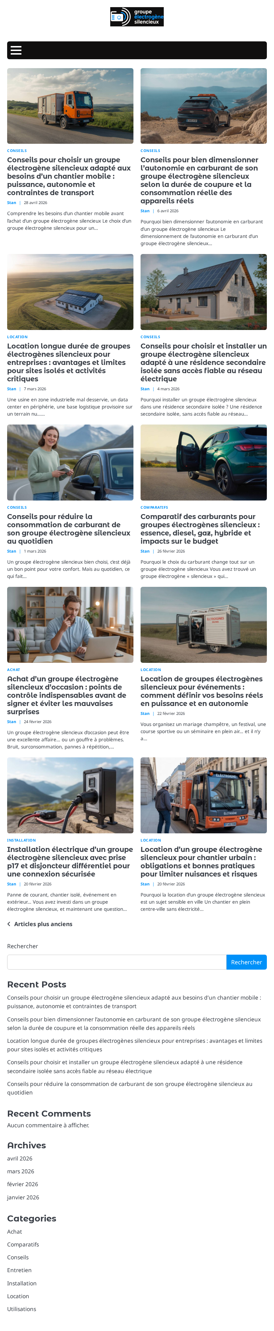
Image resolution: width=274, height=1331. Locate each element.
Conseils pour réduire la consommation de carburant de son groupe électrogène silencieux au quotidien (68, 528)
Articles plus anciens (43, 924)
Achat (13, 670)
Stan (11, 202)
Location (17, 337)
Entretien (19, 1270)
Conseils (17, 151)
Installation (21, 840)
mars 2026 (20, 1171)
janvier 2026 (23, 1197)
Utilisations (21, 1309)
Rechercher (22, 946)
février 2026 (22, 1184)
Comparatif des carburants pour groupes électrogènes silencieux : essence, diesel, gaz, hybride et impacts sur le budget (200, 528)
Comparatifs (154, 507)
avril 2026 (19, 1158)
